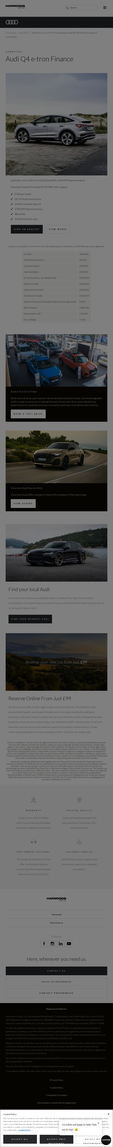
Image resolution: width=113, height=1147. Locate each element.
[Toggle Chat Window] (106, 1140)
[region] (56, 1128)
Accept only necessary (56, 1141)
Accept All (20, 1139)
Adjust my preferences (93, 1141)
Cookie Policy (24, 1130)
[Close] (109, 1114)
